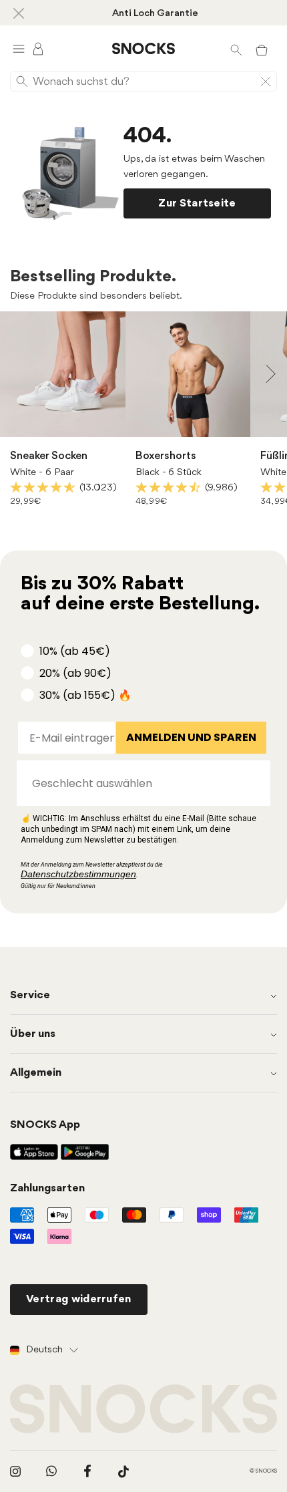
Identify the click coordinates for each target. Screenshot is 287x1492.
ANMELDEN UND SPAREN (191, 737)
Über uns (32, 1034)
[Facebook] (87, 1471)
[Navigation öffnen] (19, 48)
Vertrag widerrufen (78, 1299)
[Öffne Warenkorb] (262, 49)
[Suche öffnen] (236, 48)
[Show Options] (253, 783)
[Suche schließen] (265, 81)
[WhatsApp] (51, 1471)
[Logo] (143, 48)
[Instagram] (15, 1471)
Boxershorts (165, 456)
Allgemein (35, 1072)
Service (30, 995)
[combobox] (139, 783)
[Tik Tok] (123, 1471)
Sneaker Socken (48, 456)
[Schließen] (18, 12)
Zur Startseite (197, 203)
